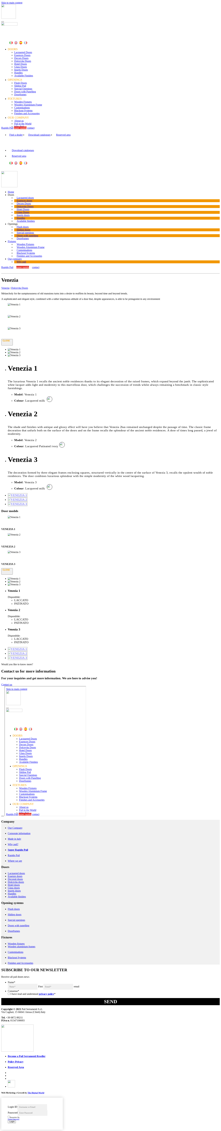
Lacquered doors (25, 197)
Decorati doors (15, 879)
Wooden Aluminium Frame (28, 104)
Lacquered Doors (23, 52)
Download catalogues (39, 134)
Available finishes (26, 221)
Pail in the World (22, 123)
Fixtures (12, 241)
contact (30, 127)
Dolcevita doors (16, 882)
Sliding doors (23, 229)
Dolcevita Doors (22, 61)
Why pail (21, 261)
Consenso (13, 991)
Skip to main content (11, 2)
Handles (18, 72)
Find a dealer (16, 134)
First (40, 986)
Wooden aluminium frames (21, 946)
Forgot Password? (13, 1119)
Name (11, 982)
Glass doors (14, 887)
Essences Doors (22, 55)
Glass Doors (20, 67)
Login (12, 1121)
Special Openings (23, 88)
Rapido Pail (7, 127)
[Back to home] (8, 17)
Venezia (5, 288)
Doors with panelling (27, 235)
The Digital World (36, 1093)
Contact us (6, 684)
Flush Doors (20, 83)
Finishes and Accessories (27, 113)
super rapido (20, 127)
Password (13, 1112)
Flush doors (23, 226)
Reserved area (63, 134)
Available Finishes (23, 75)
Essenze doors (15, 876)
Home (11, 192)
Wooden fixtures (16, 943)
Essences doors (24, 200)
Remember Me (14, 1117)
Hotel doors (14, 885)
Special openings (25, 232)
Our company (15, 258)
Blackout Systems (23, 110)
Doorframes (20, 94)
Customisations (22, 107)
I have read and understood (33, 994)
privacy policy (46, 994)
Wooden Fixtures (23, 101)
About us (19, 120)
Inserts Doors (21, 69)
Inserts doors (23, 215)
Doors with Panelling (25, 91)
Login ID (12, 1106)
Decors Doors (21, 58)
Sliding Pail (20, 85)
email (76, 986)
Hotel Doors (20, 64)
